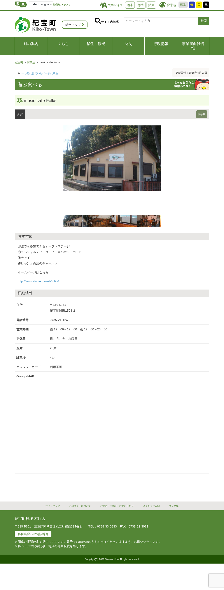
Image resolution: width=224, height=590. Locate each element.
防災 (128, 44)
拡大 (151, 5)
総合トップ (73, 24)
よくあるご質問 (151, 506)
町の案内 (31, 44)
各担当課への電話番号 (33, 534)
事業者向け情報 (193, 46)
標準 (183, 5)
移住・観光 (96, 44)
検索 (204, 21)
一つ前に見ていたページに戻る (39, 73)
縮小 (130, 5)
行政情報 (160, 44)
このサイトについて (80, 506)
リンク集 (173, 506)
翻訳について (62, 5)
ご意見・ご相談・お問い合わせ (117, 506)
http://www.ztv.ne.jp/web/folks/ (38, 281)
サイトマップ (53, 506)
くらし (63, 44)
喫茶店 (202, 114)
